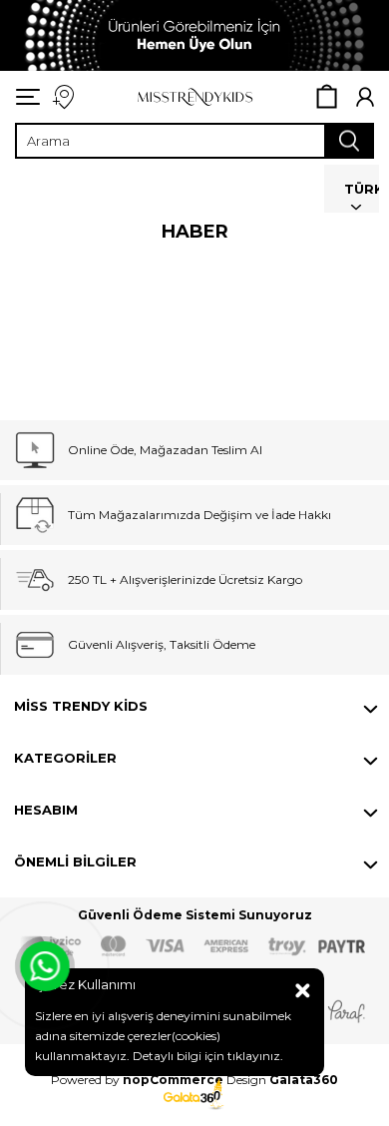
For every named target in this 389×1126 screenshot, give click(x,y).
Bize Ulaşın (62, 97)
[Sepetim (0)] (326, 97)
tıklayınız (252, 1055)
